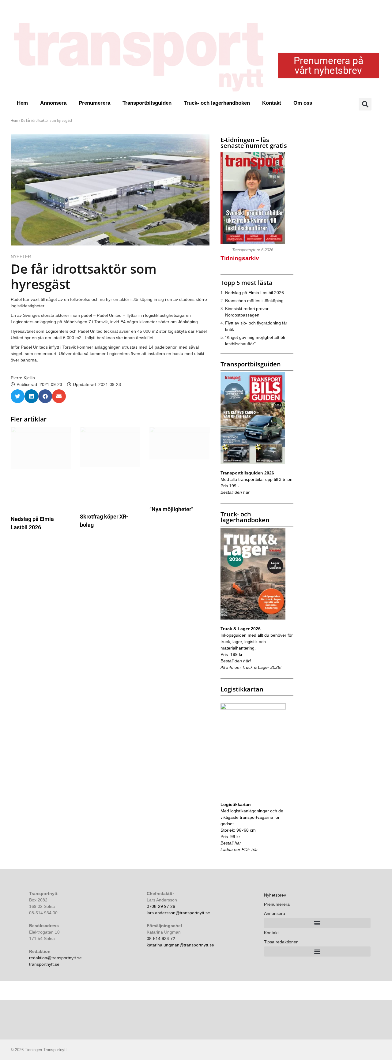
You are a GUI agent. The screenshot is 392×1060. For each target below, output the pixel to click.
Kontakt (271, 103)
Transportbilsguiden (147, 103)
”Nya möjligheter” (171, 509)
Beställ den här (235, 492)
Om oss (302, 103)
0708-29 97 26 (161, 906)
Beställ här (231, 843)
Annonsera (53, 103)
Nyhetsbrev (275, 895)
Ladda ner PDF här (239, 849)
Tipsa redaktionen (281, 941)
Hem (22, 103)
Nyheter (21, 256)
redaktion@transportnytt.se (55, 957)
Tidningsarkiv (240, 258)
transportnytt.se (44, 964)
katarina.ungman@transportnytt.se (180, 944)
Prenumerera (94, 103)
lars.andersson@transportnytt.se (178, 912)
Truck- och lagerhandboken (217, 103)
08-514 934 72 (161, 938)
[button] (365, 104)
